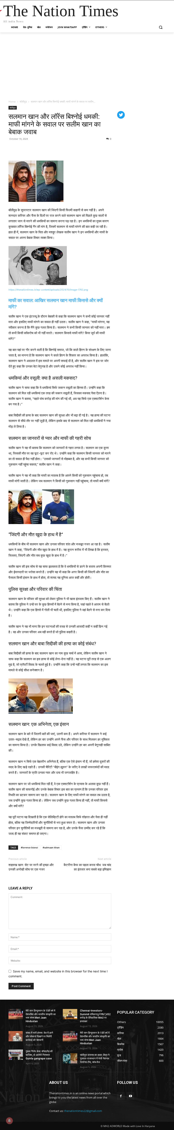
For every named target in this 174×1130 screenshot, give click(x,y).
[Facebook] (12, 148)
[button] (161, 27)
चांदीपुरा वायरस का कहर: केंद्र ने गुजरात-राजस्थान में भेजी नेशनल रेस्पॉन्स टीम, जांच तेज (94, 1058)
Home (12, 101)
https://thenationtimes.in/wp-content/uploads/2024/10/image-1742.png (48, 289)
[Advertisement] (87, 64)
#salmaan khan (51, 847)
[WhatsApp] (32, 148)
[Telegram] (42, 148)
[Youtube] (130, 1096)
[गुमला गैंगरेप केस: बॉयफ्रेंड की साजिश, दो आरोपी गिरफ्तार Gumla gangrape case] (15, 1055)
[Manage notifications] (9, 1120)
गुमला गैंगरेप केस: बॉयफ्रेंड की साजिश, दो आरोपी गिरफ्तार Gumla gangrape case (39, 1055)
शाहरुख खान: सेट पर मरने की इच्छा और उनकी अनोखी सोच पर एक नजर (31, 867)
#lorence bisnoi (29, 847)
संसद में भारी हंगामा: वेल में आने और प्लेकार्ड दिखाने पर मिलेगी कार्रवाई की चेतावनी (39, 1036)
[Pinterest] (22, 148)
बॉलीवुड (23, 101)
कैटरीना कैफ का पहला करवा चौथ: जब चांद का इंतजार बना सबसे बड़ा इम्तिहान (87, 867)
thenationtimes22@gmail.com (83, 1111)
